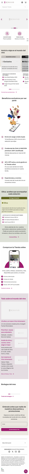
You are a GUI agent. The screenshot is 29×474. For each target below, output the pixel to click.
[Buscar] (2, 2)
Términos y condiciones (19, 461)
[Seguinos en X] (13, 452)
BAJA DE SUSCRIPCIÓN (15, 465)
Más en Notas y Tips (6, 374)
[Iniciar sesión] (22, 2)
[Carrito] (25, 2)
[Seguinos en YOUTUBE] (16, 452)
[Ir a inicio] (9, 2)
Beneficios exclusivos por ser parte (14, 99)
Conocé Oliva (13, 237)
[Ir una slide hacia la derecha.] (26, 19)
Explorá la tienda (5, 288)
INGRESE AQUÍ (15, 464)
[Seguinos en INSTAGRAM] (19, 452)
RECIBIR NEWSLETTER (14, 429)
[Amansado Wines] (8, 390)
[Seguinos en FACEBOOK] (9, 452)
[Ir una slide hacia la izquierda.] (1, 19)
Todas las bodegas (6, 396)
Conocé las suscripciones (8, 92)
